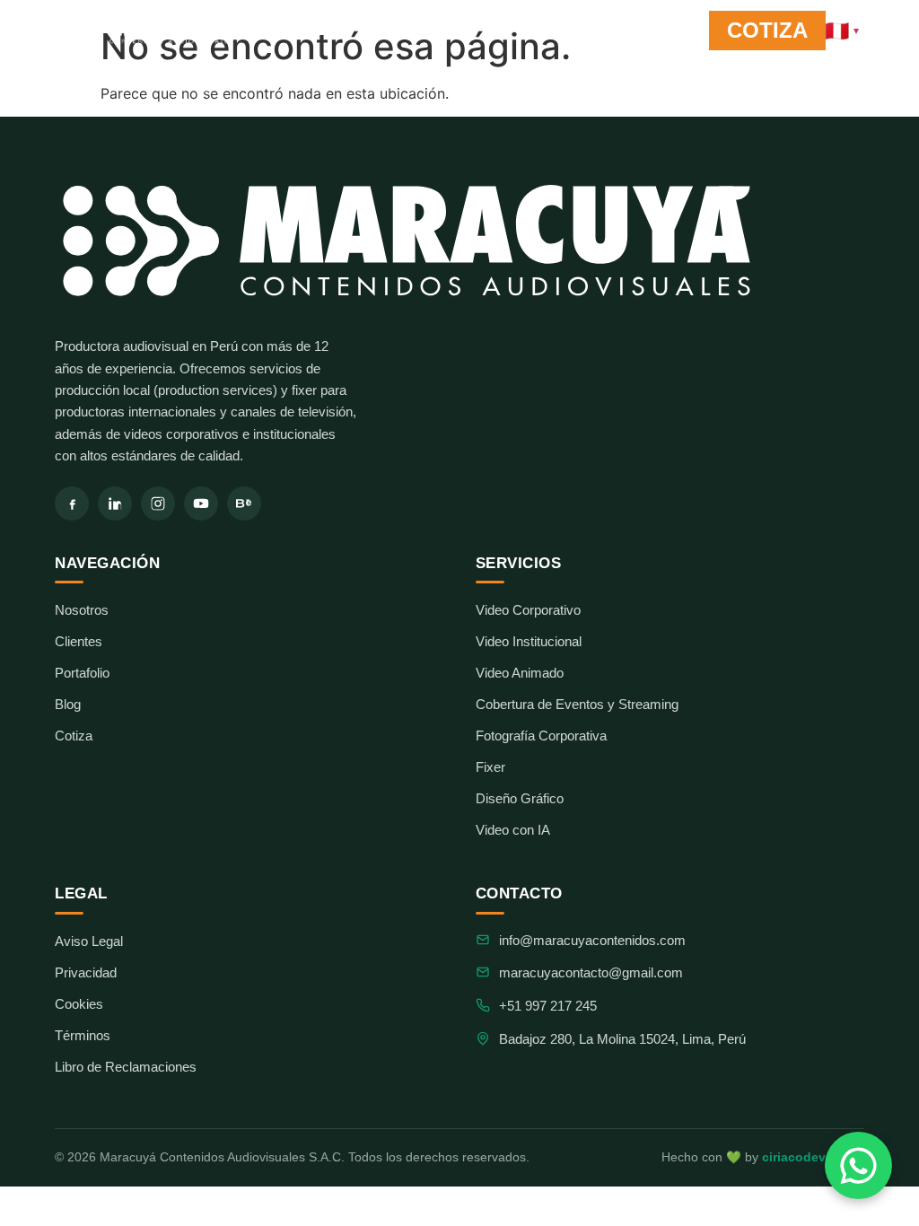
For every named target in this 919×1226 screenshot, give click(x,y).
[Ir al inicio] (407, 242)
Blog (68, 704)
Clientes (78, 641)
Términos (82, 1035)
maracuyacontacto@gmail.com (591, 972)
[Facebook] (72, 503)
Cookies (79, 1003)
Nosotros (82, 609)
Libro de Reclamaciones (126, 1066)
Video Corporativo (528, 609)
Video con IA (513, 829)
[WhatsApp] (858, 1165)
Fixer (490, 767)
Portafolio (82, 672)
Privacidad (86, 972)
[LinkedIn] (115, 503)
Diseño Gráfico (520, 798)
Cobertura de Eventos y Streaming (577, 704)
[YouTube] (201, 503)
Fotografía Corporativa (541, 735)
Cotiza (73, 735)
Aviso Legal (89, 941)
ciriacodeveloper (813, 1157)
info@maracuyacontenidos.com (592, 940)
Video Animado (520, 672)
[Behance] (244, 503)
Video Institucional (529, 641)
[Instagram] (158, 503)
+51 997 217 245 (548, 1005)
